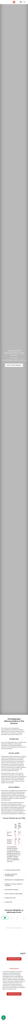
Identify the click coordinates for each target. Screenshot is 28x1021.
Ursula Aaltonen (14, 968)
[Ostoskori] (21, 2)
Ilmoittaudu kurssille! (14, 365)
